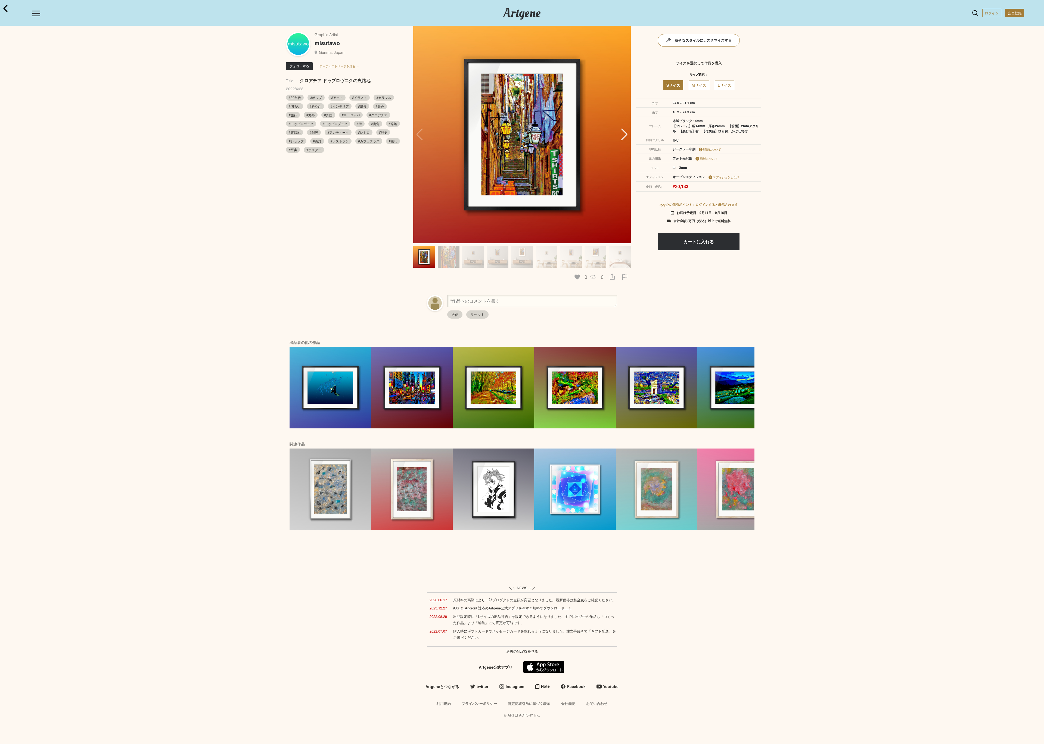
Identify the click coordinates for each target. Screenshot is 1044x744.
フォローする (299, 66)
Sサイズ (673, 85)
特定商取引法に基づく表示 (529, 703)
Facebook (576, 686)
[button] (624, 135)
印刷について (712, 149)
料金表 (578, 599)
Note (545, 686)
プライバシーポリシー (479, 703)
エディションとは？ (726, 177)
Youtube (611, 686)
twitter (482, 686)
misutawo (327, 43)
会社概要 (568, 703)
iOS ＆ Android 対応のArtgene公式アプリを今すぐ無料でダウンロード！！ (512, 608)
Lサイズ (724, 85)
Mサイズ (699, 85)
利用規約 (444, 703)
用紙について (709, 158)
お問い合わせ (596, 703)
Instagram (515, 686)
